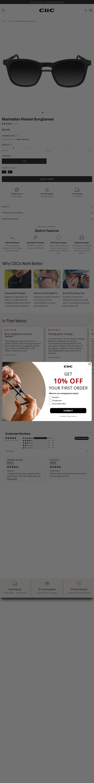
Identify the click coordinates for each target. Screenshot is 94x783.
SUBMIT (68, 410)
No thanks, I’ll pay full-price (68, 416)
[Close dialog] (89, 364)
